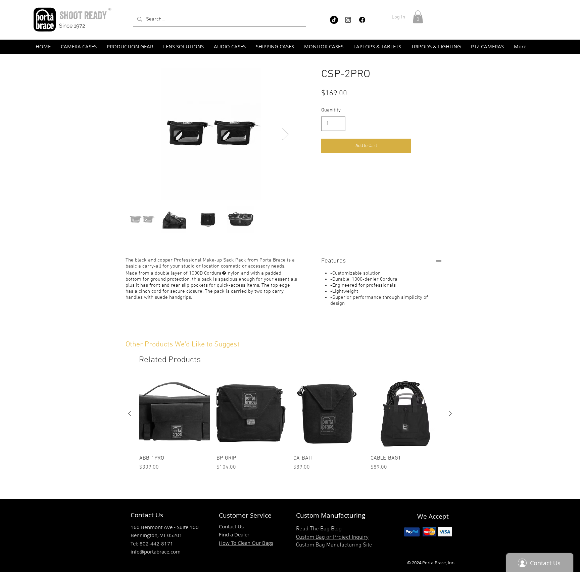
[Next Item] (285, 134)
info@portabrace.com (156, 551)
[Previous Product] (130, 414)
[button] (418, 16)
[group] (290, 425)
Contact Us (231, 526)
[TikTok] (334, 20)
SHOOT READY (83, 15)
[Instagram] (348, 20)
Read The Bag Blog (319, 529)
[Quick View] (174, 414)
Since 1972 (72, 25)
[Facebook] (362, 20)
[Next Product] (450, 414)
